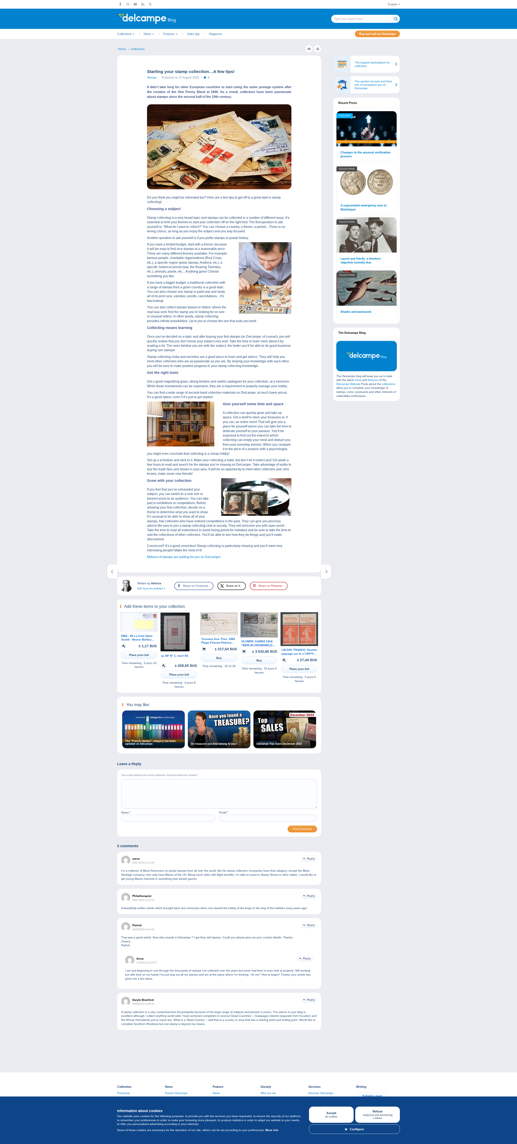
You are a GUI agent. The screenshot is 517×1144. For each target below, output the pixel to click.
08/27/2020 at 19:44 (143, 862)
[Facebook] (120, 4)
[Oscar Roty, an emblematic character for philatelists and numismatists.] (112, 571)
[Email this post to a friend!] (308, 48)
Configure (357, 1129)
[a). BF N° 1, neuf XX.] (175, 650)
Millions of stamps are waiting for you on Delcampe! (184, 557)
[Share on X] (6, 414)
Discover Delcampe (320, 1093)
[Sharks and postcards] (366, 289)
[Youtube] (135, 4)
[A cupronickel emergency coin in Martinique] (366, 182)
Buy (219, 658)
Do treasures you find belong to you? (214, 743)
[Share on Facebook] (6, 404)
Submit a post (372, 1096)
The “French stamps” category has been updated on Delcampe (150, 742)
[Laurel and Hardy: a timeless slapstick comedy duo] (366, 235)
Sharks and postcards (355, 311)
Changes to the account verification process (365, 154)
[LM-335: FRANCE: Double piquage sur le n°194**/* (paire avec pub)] (299, 645)
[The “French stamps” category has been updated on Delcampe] (153, 746)
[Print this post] (317, 48)
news (358, 380)
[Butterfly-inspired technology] (326, 571)
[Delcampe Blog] (156, 19)
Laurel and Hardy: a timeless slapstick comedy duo (360, 260)
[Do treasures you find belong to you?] (219, 746)
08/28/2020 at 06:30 (143, 1003)
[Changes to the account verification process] (366, 129)
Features (344, 115)
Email (223, 812)
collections (388, 384)
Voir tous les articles (150, 588)
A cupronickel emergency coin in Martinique (363, 207)
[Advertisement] (366, 433)
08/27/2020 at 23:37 (143, 900)
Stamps (152, 77)
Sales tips (193, 33)
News (216, 1093)
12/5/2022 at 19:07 (146, 962)
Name (126, 812)
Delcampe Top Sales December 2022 (279, 743)
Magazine (215, 33)
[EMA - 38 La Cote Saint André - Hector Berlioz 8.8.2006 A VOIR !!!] (139, 631)
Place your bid (139, 655)
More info (271, 1130)
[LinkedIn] (143, 4)
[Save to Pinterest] (6, 424)
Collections (347, 169)
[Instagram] (128, 4)
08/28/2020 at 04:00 (143, 929)
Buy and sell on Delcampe (377, 34)
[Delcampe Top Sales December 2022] (284, 746)
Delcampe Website (348, 384)
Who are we (268, 1093)
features (373, 380)
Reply (311, 858)
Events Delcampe (176, 1093)
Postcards (123, 1093)
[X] (150, 4)
